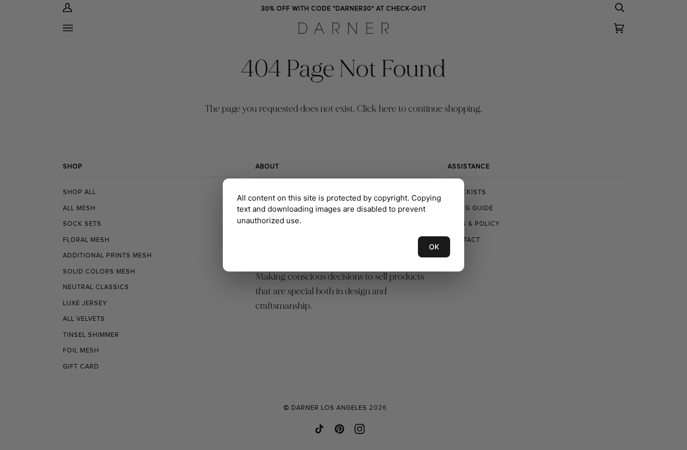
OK (434, 246)
